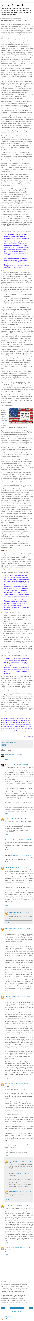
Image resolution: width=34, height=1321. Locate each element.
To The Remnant (12, 5)
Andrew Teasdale (10, 1083)
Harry (6, 754)
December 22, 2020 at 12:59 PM (22, 855)
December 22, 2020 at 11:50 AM (17, 819)
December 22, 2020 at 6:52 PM (18, 867)
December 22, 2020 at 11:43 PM (21, 928)
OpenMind (12, 1162)
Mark (6, 819)
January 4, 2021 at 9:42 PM (21, 1173)
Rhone (7, 867)
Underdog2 (8, 928)
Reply (6, 759)
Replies (9, 909)
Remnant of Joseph (15, 912)
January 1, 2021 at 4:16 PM (23, 1162)
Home (17, 1308)
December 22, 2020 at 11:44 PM (21, 996)
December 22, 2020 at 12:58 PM (22, 839)
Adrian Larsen (8, 1316)
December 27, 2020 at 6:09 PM (19, 1206)
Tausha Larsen (8, 1319)
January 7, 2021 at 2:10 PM (23, 1191)
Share (3, 745)
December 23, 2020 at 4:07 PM (24, 1083)
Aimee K (7, 765)
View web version (17, 1311)
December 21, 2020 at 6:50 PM (17, 754)
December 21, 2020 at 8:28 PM (19, 765)
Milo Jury (8, 1206)
